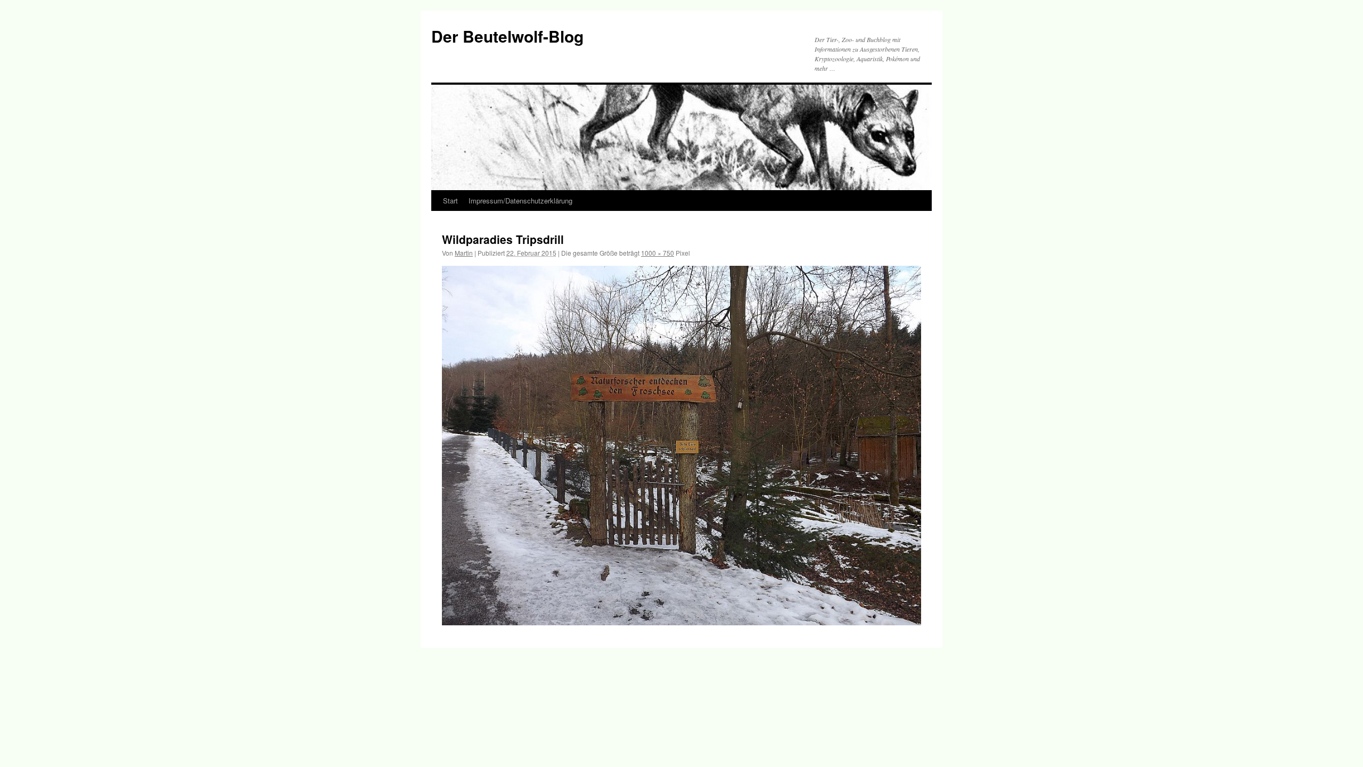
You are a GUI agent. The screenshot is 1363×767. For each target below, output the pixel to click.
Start (450, 200)
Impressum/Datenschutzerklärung (520, 200)
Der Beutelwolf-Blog (507, 36)
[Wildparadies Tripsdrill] (681, 445)
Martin (464, 252)
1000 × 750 (657, 252)
